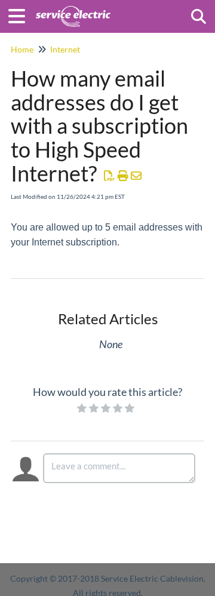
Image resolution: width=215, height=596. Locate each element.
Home (22, 49)
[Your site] (73, 10)
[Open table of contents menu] (21, 14)
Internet (65, 49)
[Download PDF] (109, 175)
